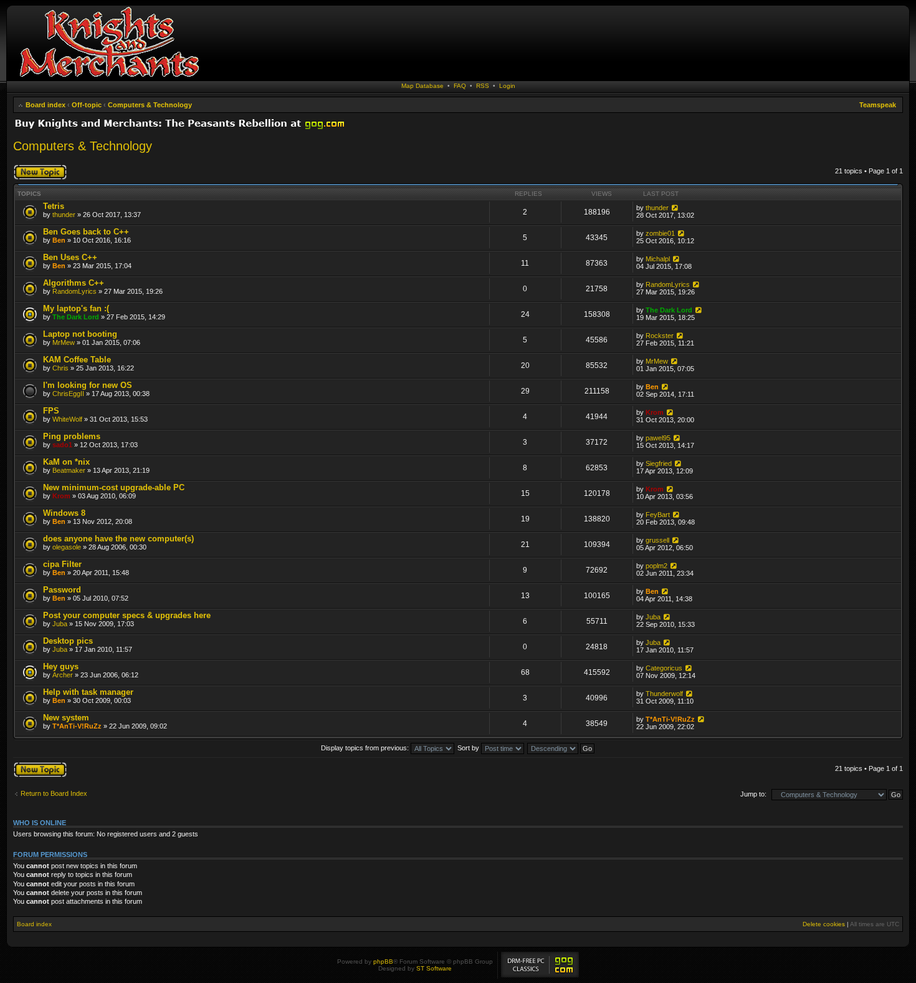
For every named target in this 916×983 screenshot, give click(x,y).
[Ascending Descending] (561, 748)
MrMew (63, 342)
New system (66, 717)
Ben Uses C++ (70, 257)
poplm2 (656, 565)
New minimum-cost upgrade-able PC (113, 487)
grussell (657, 540)
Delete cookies (824, 924)
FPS (51, 410)
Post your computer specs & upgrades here (127, 615)
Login (507, 85)
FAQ (460, 85)
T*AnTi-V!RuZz (77, 726)
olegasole (66, 547)
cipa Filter (62, 564)
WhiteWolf (67, 419)
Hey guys (61, 666)
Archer (62, 675)
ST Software (434, 968)
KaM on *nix (66, 462)
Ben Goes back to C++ (86, 231)
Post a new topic (38, 168)
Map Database (422, 85)
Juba (59, 623)
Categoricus (664, 668)
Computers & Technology (150, 105)
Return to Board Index (54, 793)
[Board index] (109, 77)
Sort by (469, 748)
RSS (482, 85)
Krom (655, 412)
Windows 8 (64, 513)
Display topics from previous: (366, 748)
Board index (45, 105)
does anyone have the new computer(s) (118, 538)
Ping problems (71, 436)
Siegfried (659, 463)
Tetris (53, 206)
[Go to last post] (674, 207)
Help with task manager (88, 692)
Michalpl (658, 259)
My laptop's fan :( (76, 308)
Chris (60, 368)
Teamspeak (877, 105)
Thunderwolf (664, 693)
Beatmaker (68, 470)
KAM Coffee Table (77, 359)
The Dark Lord (75, 317)
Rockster (660, 335)
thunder (63, 214)
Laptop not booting (80, 334)
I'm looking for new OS (87, 385)
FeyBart (658, 514)
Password (62, 589)
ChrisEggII (68, 393)
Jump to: (753, 794)
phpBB (383, 961)
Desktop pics (68, 641)
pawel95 (658, 438)
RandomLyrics (74, 291)
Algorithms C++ (73, 283)
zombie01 (660, 233)
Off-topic (87, 105)
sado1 (62, 444)
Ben (58, 240)
